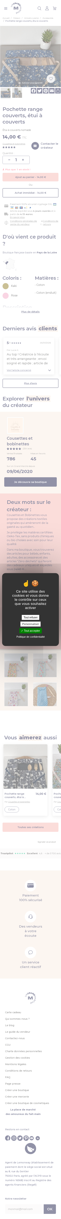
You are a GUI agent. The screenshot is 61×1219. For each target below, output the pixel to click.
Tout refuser (31, 617)
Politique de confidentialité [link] (30, 636)
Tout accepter (31, 630)
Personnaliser (30, 624)
